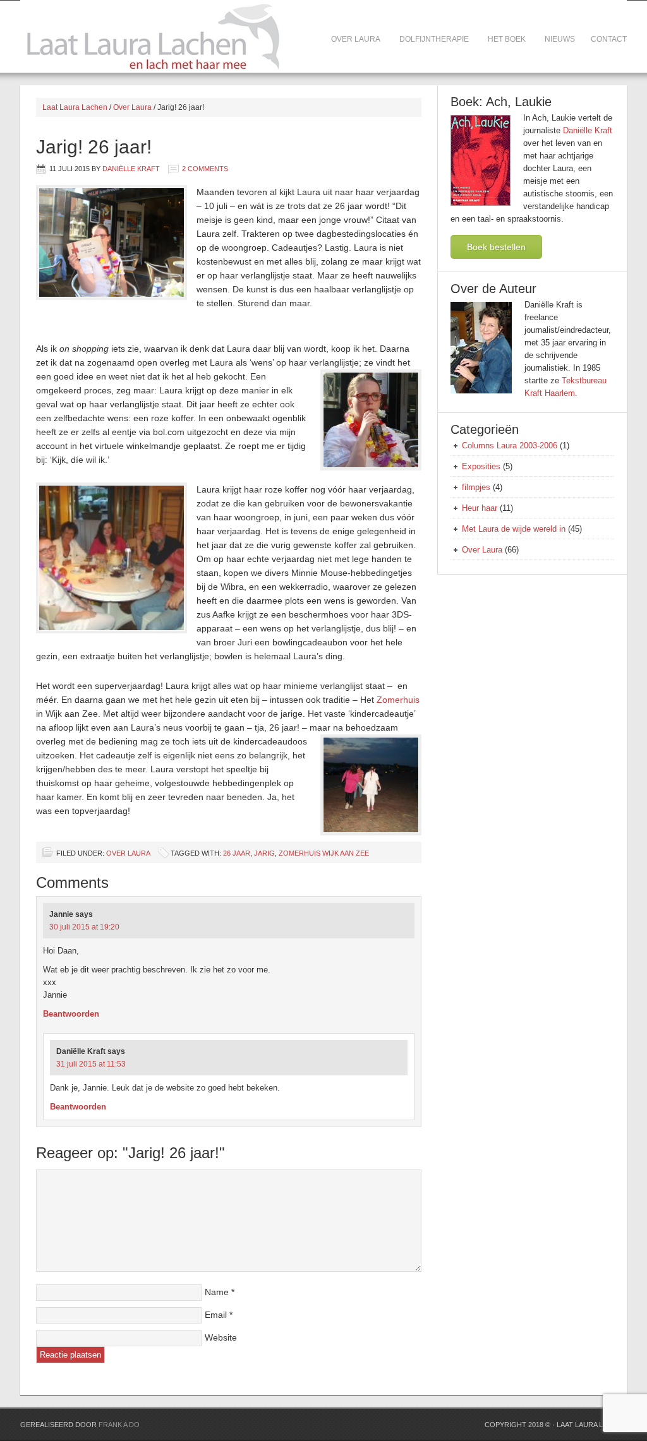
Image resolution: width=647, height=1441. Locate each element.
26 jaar (236, 853)
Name (217, 1292)
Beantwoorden (71, 1014)
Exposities (481, 466)
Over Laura (128, 853)
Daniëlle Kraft (131, 168)
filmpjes (476, 487)
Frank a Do (119, 1424)
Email (216, 1315)
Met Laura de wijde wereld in (513, 529)
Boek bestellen (496, 247)
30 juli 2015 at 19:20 (84, 927)
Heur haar (479, 508)
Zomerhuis (398, 700)
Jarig (264, 853)
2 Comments (205, 168)
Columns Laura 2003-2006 (509, 445)
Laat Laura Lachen (108, 36)
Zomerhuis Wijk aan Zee (324, 853)
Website (221, 1337)
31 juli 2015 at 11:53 (91, 1064)
